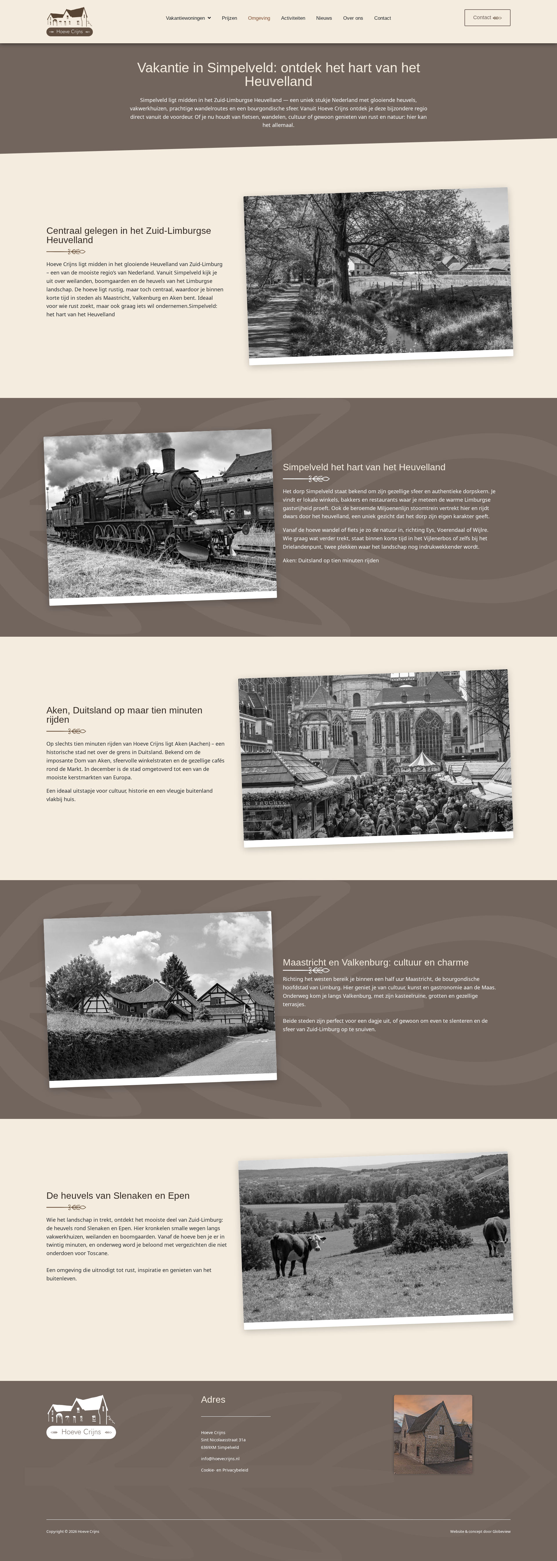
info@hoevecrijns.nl (220, 1458)
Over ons (353, 18)
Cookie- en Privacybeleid (224, 1470)
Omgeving (259, 18)
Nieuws (324, 18)
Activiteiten (293, 18)
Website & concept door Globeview (480, 1531)
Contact (382, 18)
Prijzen (229, 18)
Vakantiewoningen (185, 18)
